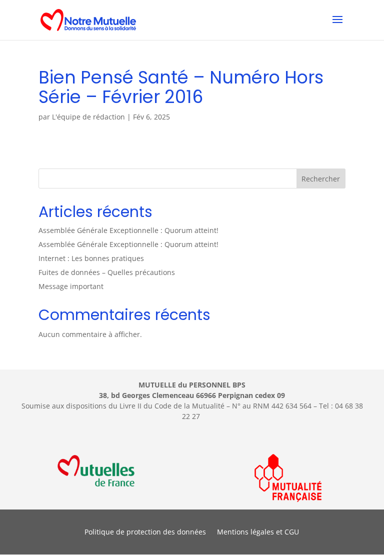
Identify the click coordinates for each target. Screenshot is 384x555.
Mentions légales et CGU (258, 532)
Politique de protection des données (145, 532)
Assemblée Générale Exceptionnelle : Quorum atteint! (128, 230)
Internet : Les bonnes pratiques (91, 258)
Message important (71, 286)
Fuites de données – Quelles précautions (106, 272)
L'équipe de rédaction (88, 117)
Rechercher (321, 179)
